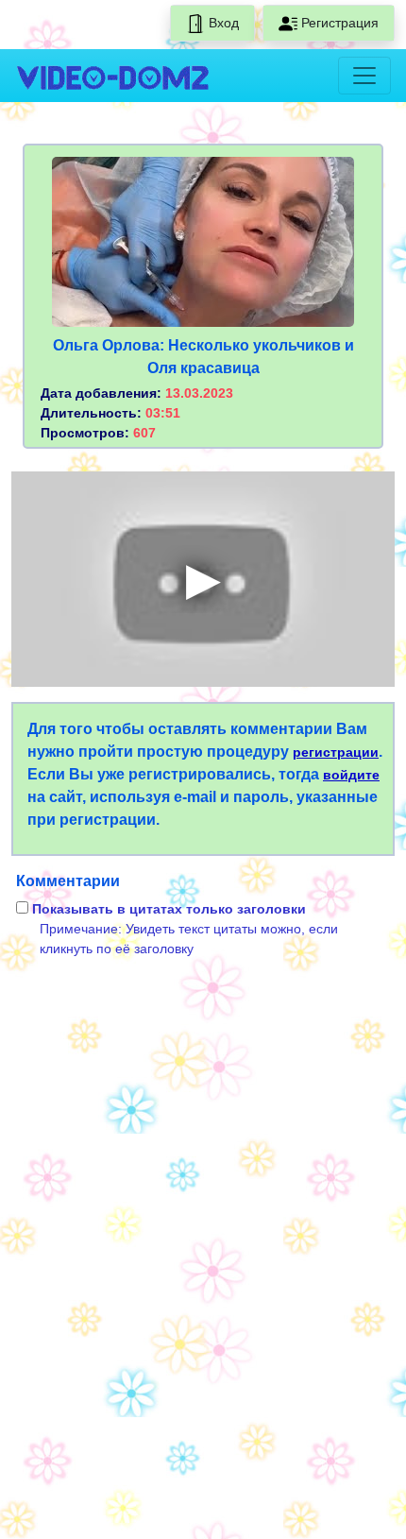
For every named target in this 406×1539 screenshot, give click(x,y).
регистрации (336, 752)
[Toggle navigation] (364, 75)
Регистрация (338, 22)
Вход (222, 22)
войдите (351, 774)
